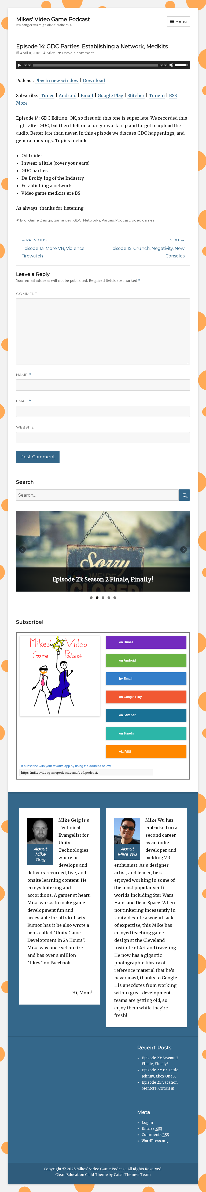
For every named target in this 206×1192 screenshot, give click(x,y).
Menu (181, 21)
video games (142, 220)
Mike (51, 53)
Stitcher (136, 95)
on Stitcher (127, 715)
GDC (77, 220)
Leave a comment (78, 53)
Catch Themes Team (132, 1174)
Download (94, 80)
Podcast (122, 220)
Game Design (40, 220)
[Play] (19, 65)
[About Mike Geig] (40, 830)
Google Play (110, 95)
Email (87, 95)
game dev (63, 220)
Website (25, 427)
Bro (23, 220)
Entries (152, 1128)
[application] (103, 65)
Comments (155, 1134)
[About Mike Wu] (127, 830)
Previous (23, 550)
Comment (26, 293)
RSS (173, 95)
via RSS (125, 751)
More (22, 103)
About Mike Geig (40, 854)
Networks (91, 220)
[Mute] (171, 65)
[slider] (182, 64)
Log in (147, 1122)
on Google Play (130, 697)
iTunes (46, 95)
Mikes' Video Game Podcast (53, 19)
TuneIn (157, 95)
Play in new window (57, 80)
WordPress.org (155, 1141)
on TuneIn (126, 733)
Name (23, 374)
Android (67, 95)
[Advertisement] (57, 1077)
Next (183, 550)
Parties (108, 220)
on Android (127, 660)
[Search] (184, 495)
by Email (125, 678)
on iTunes (126, 642)
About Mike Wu (127, 851)
